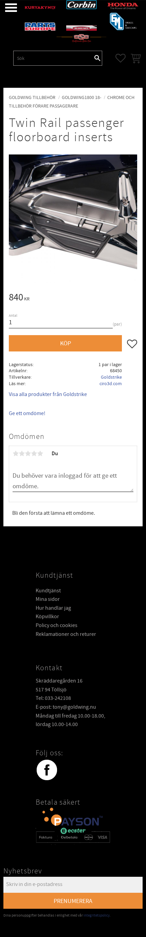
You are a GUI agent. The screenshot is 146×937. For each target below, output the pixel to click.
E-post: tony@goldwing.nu (66, 707)
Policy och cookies (56, 625)
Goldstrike (111, 377)
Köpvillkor (47, 616)
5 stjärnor (40, 453)
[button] (6, 8)
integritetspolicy (97, 915)
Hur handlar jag (53, 608)
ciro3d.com (110, 383)
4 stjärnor (34, 453)
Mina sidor (48, 599)
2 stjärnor (22, 453)
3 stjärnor (28, 453)
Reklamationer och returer (66, 634)
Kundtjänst (48, 590)
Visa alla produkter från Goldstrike (48, 394)
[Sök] (97, 58)
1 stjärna (16, 453)
